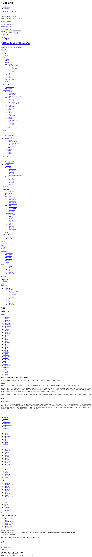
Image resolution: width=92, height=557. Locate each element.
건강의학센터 (6, 320)
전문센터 (2, 480)
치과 (4, 361)
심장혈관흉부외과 (8, 342)
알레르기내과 (6, 346)
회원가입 (5, 55)
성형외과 (5, 332)
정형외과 (5, 358)
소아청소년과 (6, 333)
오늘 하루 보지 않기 (7, 32)
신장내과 (5, 339)
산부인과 (5, 330)
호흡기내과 (6, 367)
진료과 (2, 411)
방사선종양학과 (7, 326)
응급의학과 (6, 350)
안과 (4, 344)
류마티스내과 (6, 323)
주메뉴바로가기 (7, 8)
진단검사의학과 (7, 359)
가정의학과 (6, 317)
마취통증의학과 (7, 324)
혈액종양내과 (6, 365)
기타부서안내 (3, 499)
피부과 (5, 362)
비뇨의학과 (6, 329)
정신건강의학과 (7, 356)
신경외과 (5, 338)
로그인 (5, 53)
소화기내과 (6, 335)
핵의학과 (5, 364)
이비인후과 (6, 352)
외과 (4, 349)
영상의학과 (6, 347)
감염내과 (5, 318)
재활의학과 (6, 355)
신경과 (5, 336)
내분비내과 (6, 321)
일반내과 (5, 353)
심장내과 (5, 341)
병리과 (5, 327)
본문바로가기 (6, 7)
